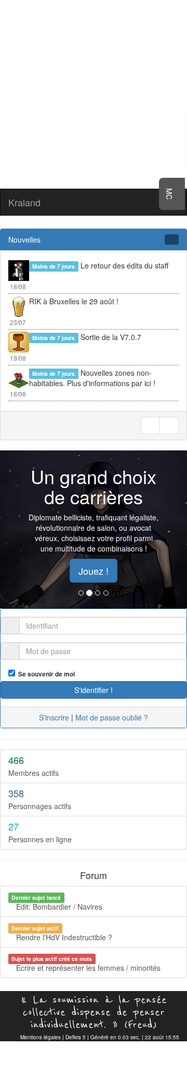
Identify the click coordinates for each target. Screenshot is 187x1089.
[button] (14, 529)
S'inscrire (54, 717)
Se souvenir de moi (45, 674)
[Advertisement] (93, 93)
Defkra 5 (75, 1037)
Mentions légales (40, 1037)
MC (169, 194)
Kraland (24, 202)
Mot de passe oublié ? (111, 717)
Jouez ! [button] (93, 570)
